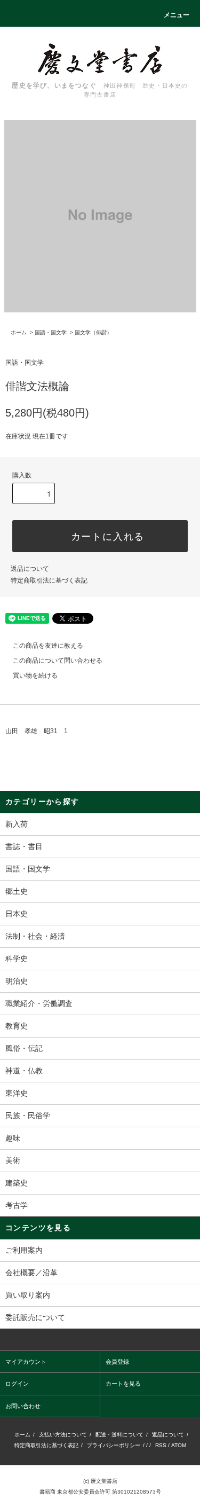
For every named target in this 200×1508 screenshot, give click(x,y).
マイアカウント (25, 1361)
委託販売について (35, 1317)
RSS (160, 1445)
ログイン (17, 1383)
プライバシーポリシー (113, 1445)
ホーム (19, 332)
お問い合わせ (23, 1406)
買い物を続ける (35, 675)
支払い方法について (63, 1435)
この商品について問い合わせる (57, 660)
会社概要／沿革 (31, 1272)
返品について (30, 568)
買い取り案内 (27, 1295)
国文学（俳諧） (93, 332)
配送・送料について (119, 1435)
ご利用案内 (24, 1250)
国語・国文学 (51, 332)
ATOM (178, 1445)
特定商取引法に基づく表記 (49, 580)
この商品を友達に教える (48, 645)
